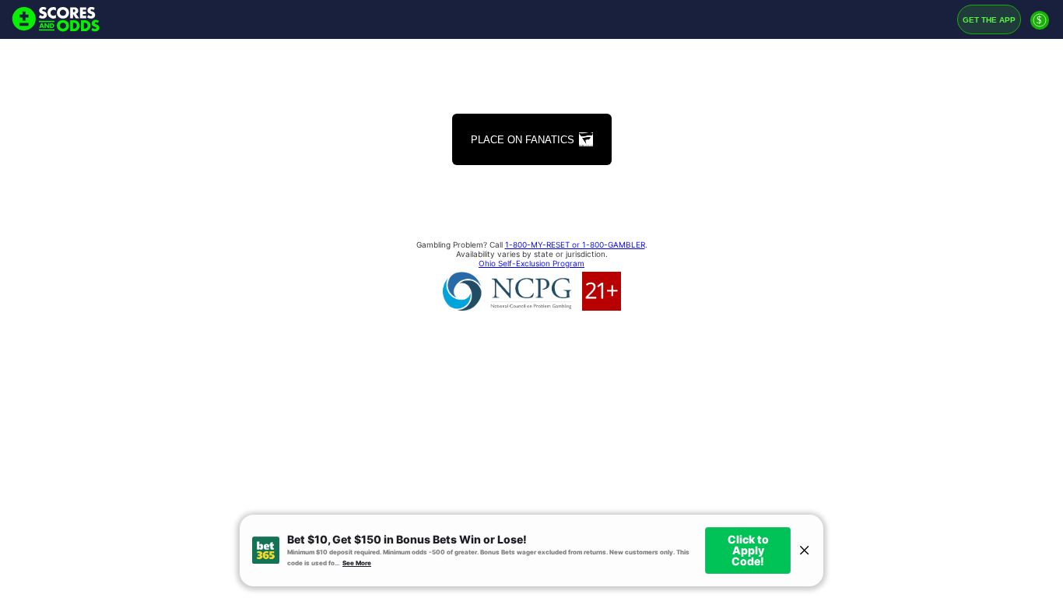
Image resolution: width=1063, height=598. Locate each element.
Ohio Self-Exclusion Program (531, 263)
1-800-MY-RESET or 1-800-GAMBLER (575, 244)
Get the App (989, 20)
